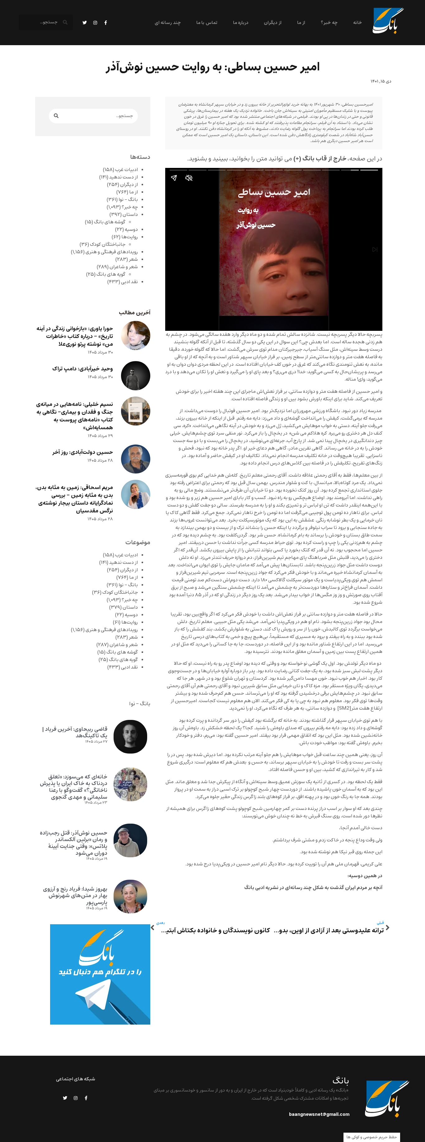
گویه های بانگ (110, 274)
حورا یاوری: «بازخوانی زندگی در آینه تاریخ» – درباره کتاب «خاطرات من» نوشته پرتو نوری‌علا (74, 336)
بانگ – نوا (128, 199)
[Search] (56, 116)
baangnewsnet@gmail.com (319, 1114)
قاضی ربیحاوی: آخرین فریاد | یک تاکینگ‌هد (74, 732)
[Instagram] (95, 23)
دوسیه (131, 229)
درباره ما (240, 23)
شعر (133, 259)
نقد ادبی (129, 282)
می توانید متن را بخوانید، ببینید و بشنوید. (266, 159)
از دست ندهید (123, 177)
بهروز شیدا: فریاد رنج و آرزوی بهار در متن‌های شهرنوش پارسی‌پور (75, 896)
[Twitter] (84, 23)
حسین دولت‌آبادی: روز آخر (82, 452)
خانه (357, 23)
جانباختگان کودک (107, 244)
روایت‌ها (129, 237)
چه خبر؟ (329, 23)
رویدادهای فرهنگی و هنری (112, 252)
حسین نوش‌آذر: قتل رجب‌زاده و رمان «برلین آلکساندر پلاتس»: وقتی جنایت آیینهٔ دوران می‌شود (73, 843)
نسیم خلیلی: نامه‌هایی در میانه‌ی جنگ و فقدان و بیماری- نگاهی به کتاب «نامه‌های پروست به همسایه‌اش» (74, 416)
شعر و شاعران (124, 267)
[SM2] (344, 708)
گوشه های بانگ (109, 222)
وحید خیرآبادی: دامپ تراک (82, 369)
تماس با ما (206, 23)
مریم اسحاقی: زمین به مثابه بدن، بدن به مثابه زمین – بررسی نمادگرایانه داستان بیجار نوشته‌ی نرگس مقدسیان (74, 499)
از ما (301, 23)
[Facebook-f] (106, 23)
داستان (130, 214)
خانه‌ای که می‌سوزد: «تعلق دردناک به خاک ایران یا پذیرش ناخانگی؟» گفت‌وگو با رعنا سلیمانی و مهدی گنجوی (73, 787)
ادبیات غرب (126, 170)
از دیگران (272, 23)
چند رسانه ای (168, 23)
